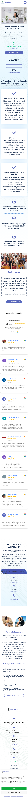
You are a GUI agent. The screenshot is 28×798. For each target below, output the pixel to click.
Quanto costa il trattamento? (13, 681)
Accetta (14, 788)
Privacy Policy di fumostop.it (17, 796)
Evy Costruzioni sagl (14, 437)
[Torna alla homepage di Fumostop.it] (7, 2)
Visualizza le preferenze (14, 792)
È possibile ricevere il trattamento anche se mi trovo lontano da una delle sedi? (13, 677)
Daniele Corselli (12, 340)
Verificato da (13, 331)
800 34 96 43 (14, 581)
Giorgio (9, 456)
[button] (25, 2)
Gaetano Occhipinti (13, 417)
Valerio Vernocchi (13, 514)
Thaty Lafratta (12, 494)
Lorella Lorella (12, 379)
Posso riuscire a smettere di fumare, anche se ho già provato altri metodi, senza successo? (13, 690)
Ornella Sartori (12, 398)
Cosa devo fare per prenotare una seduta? (14, 664)
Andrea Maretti (12, 475)
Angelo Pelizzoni (12, 359)
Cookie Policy (7, 796)
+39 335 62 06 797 (14, 598)
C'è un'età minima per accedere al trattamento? (14, 684)
